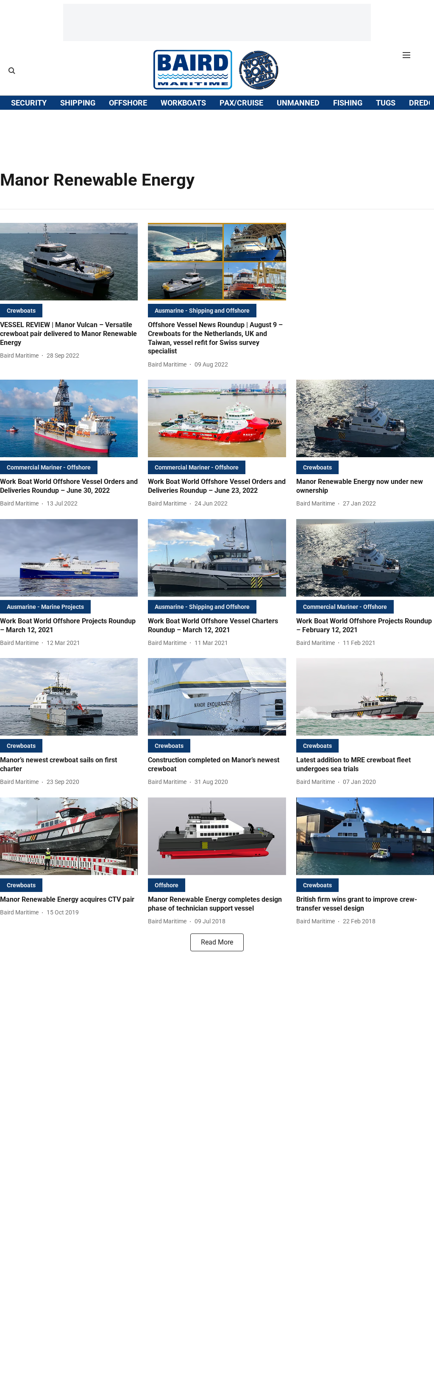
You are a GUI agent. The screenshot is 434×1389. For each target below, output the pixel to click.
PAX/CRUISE (241, 102)
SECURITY (29, 102)
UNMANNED (298, 102)
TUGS (385, 102)
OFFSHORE (128, 102)
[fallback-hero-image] (69, 261)
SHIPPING (77, 102)
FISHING (347, 102)
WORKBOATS (183, 102)
